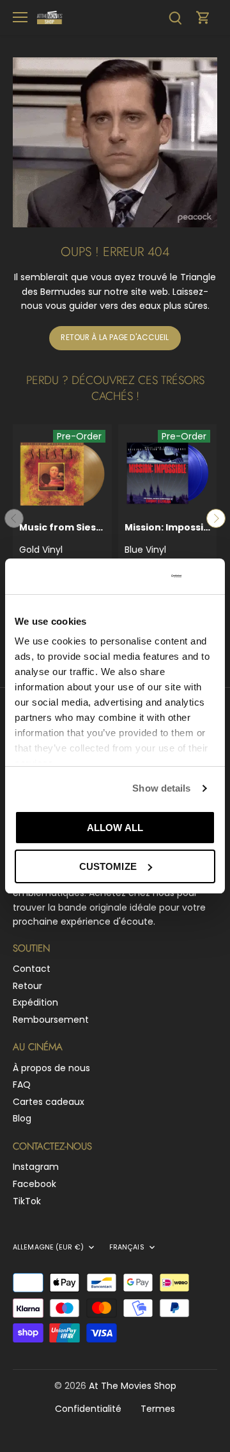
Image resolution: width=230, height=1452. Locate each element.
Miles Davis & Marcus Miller (62, 552)
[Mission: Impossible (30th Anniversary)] (168, 473)
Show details (161, 788)
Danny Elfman (168, 545)
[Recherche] (175, 17)
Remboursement (51, 1019)
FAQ (22, 1084)
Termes (158, 1408)
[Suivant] (216, 518)
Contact (31, 968)
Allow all (115, 827)
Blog (22, 1118)
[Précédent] (14, 518)
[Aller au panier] (203, 17)
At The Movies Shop (132, 1385)
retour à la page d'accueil (115, 337)
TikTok (27, 1201)
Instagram (36, 1166)
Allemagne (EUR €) (48, 1247)
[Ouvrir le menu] (20, 17)
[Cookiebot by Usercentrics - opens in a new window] (133, 576)
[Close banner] (210, 576)
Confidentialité (88, 1408)
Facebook (34, 1184)
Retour (27, 985)
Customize (108, 866)
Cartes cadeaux (48, 1101)
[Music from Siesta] (62, 473)
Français (126, 1247)
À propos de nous (51, 1068)
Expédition (35, 1002)
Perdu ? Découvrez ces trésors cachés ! (115, 388)
